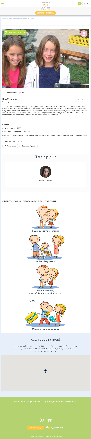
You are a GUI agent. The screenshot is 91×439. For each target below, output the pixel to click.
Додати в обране (28, 146)
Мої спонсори (10, 146)
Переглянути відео (17, 33)
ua (80, 3)
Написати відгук (35, 428)
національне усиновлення (45, 135)
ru (84, 3)
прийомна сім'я (67, 135)
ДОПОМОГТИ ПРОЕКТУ (45, 13)
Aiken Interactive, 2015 (54, 436)
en (88, 3)
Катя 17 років (45, 180)
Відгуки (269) (57, 428)
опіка (58, 135)
